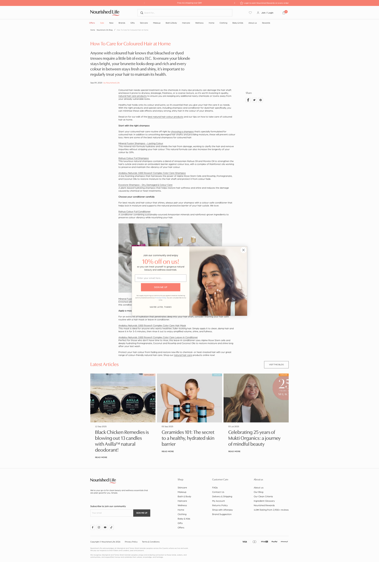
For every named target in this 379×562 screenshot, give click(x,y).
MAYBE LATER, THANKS (161, 307)
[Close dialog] (243, 250)
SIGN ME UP (160, 287)
